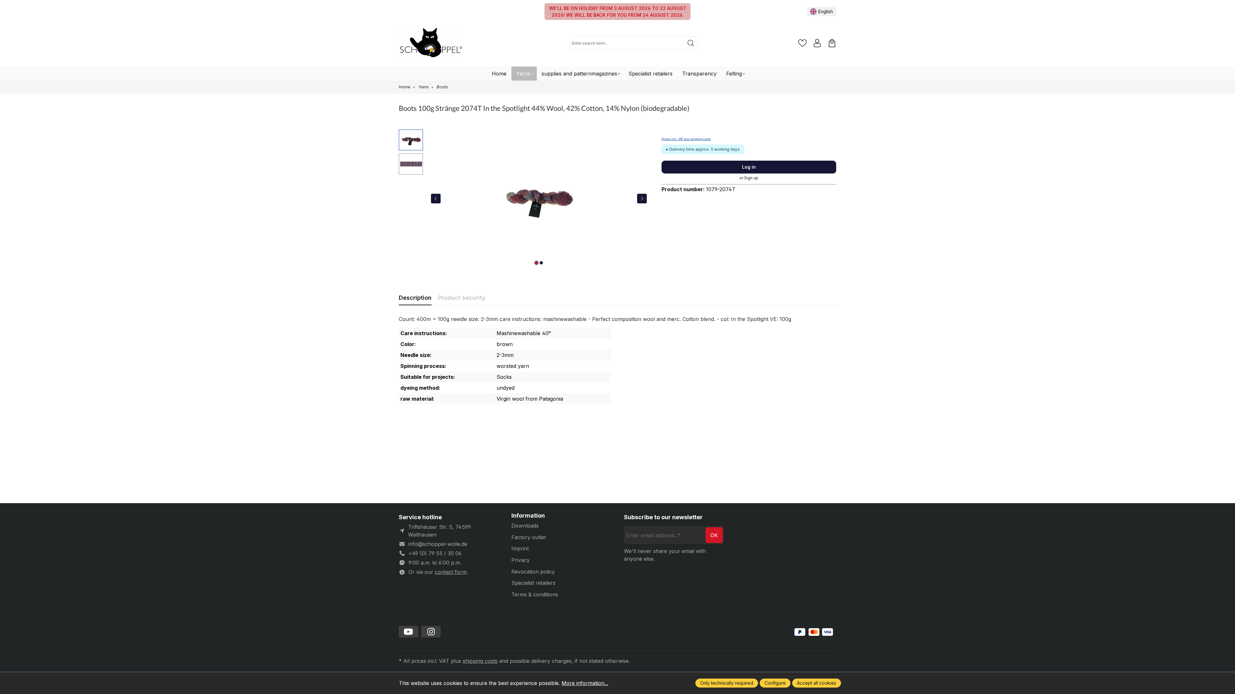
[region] (523, 198)
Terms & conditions (534, 594)
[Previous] (436, 198)
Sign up (751, 177)
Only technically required (726, 683)
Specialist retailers (533, 583)
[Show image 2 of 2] (541, 262)
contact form (451, 572)
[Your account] (817, 43)
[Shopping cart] (832, 43)
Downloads (525, 525)
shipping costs (480, 661)
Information (528, 516)
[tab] (415, 297)
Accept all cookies (816, 683)
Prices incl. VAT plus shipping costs (686, 139)
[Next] (642, 198)
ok (714, 535)
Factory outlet (528, 537)
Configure (775, 683)
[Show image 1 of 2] (536, 262)
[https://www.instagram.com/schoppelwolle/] (431, 631)
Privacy (520, 560)
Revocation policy (533, 571)
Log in (749, 167)
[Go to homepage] (431, 43)
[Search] (691, 43)
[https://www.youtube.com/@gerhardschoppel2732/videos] (408, 631)
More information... (585, 683)
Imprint (520, 548)
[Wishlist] (802, 43)
